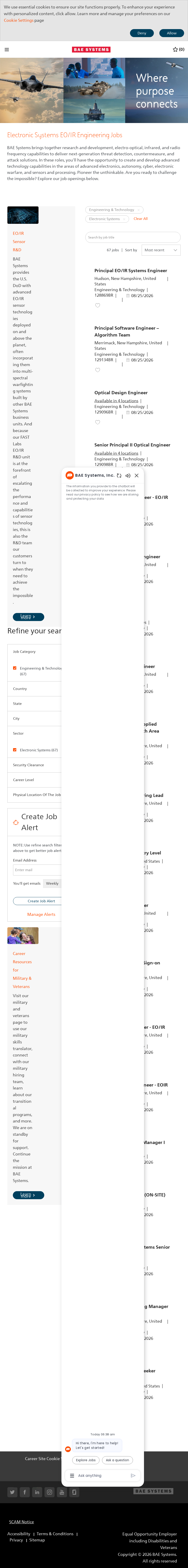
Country (20, 689)
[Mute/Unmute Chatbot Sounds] (127, 475)
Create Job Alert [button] (41, 901)
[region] (102, 975)
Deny (142, 33)
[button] (139, 209)
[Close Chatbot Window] (137, 475)
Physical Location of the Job (37, 795)
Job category (24, 652)
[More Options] (72, 1475)
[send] (133, 1475)
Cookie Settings (18, 20)
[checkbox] (17, 749)
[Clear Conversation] (119, 475)
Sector (18, 733)
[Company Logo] (91, 49)
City (16, 719)
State (17, 704)
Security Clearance (28, 765)
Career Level (23, 780)
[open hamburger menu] (7, 49)
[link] (41, 914)
